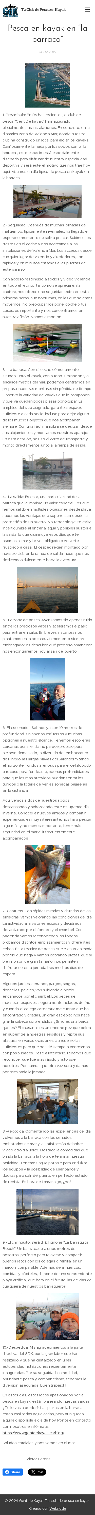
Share (15, 1472)
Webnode (57, 1508)
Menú (87, 9)
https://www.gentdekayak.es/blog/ (33, 1432)
